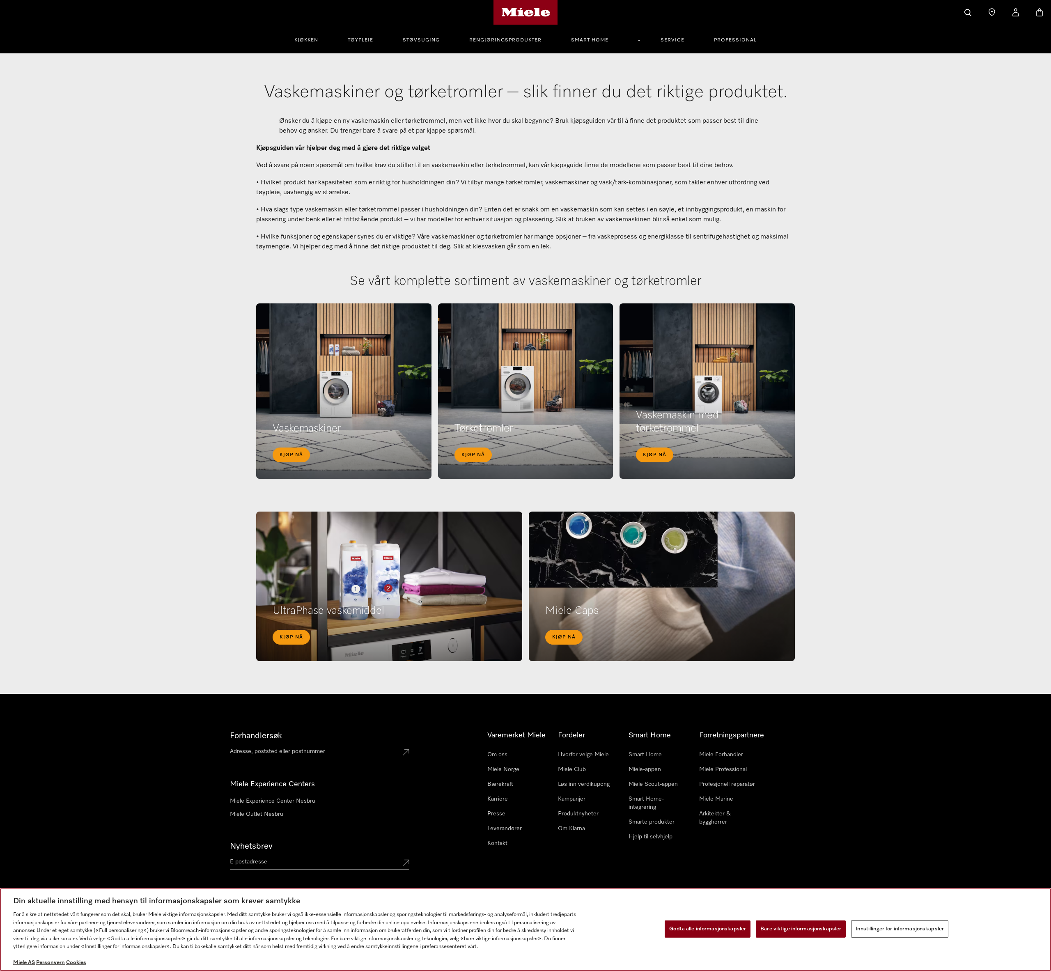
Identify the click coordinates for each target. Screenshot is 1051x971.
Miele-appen (645, 769)
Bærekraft (500, 784)
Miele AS (24, 962)
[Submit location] (406, 753)
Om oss (497, 755)
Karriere (497, 799)
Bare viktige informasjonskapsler (800, 929)
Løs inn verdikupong (584, 784)
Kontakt (497, 843)
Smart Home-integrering (646, 803)
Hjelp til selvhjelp (650, 837)
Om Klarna (571, 828)
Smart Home (589, 40)
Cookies (76, 962)
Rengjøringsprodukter (505, 40)
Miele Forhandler (721, 755)
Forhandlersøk (256, 736)
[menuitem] (310, 39)
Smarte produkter (652, 822)
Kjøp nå (291, 454)
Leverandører (504, 828)
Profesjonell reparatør (727, 784)
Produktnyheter (578, 814)
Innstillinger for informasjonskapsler (900, 929)
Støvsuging (421, 40)
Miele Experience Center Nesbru (272, 801)
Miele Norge (503, 769)
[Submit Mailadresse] (406, 863)
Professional (735, 40)
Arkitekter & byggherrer (715, 818)
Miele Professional (723, 769)
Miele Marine (716, 799)
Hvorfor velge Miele (583, 755)
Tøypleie (360, 40)
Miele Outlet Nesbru (256, 814)
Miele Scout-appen (653, 784)
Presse (496, 814)
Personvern (50, 962)
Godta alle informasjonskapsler (707, 929)
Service (672, 40)
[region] (525, 929)
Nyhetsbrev (251, 846)
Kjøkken (306, 40)
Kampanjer (571, 799)
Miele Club (572, 769)
